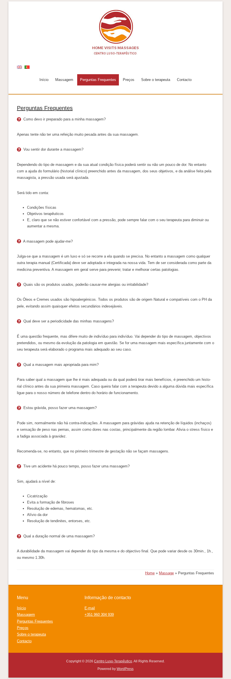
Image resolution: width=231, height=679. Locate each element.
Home (150, 573)
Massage (166, 573)
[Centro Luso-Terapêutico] (115, 32)
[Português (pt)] (27, 67)
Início (43, 80)
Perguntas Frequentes (98, 80)
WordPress (125, 669)
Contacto (184, 80)
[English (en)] (19, 67)
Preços (128, 80)
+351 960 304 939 (99, 614)
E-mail (90, 608)
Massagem (64, 80)
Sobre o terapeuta (155, 80)
